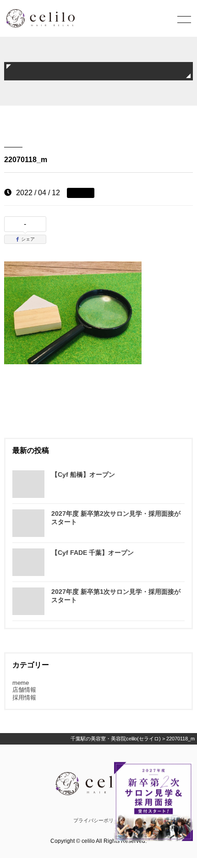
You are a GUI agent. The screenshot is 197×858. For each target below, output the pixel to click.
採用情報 (24, 697)
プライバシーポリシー (98, 820)
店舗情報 (24, 689)
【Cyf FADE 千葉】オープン (92, 552)
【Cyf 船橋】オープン (83, 474)
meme (20, 682)
